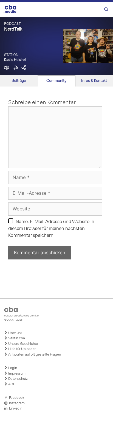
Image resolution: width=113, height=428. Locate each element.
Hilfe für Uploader (21, 349)
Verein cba (16, 338)
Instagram (16, 403)
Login (12, 368)
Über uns (14, 333)
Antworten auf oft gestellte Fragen (34, 354)
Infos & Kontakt (94, 81)
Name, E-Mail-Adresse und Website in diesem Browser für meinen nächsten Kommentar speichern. (51, 229)
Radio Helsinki (15, 60)
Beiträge (19, 81)
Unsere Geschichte (22, 344)
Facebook (15, 398)
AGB (11, 384)
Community (56, 81)
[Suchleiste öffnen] (106, 9)
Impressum (16, 373)
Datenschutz (17, 379)
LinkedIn (14, 408)
